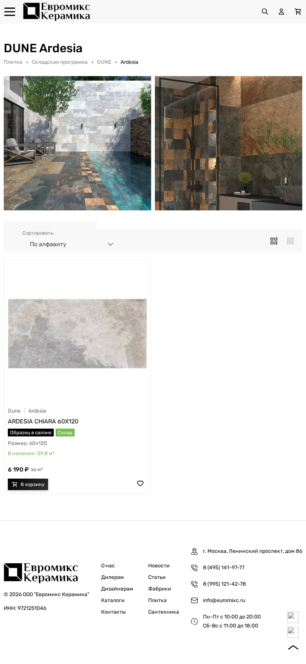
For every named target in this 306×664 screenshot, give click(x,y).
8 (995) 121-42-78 (224, 584)
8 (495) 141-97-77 (223, 567)
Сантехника (163, 612)
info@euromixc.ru (224, 600)
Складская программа (60, 62)
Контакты (113, 612)
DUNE (104, 62)
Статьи (157, 577)
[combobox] (70, 244)
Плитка (13, 62)
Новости (159, 566)
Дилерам (112, 577)
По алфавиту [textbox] (48, 244)
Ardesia (37, 411)
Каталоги (113, 600)
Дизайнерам (117, 589)
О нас (108, 566)
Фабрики (159, 589)
